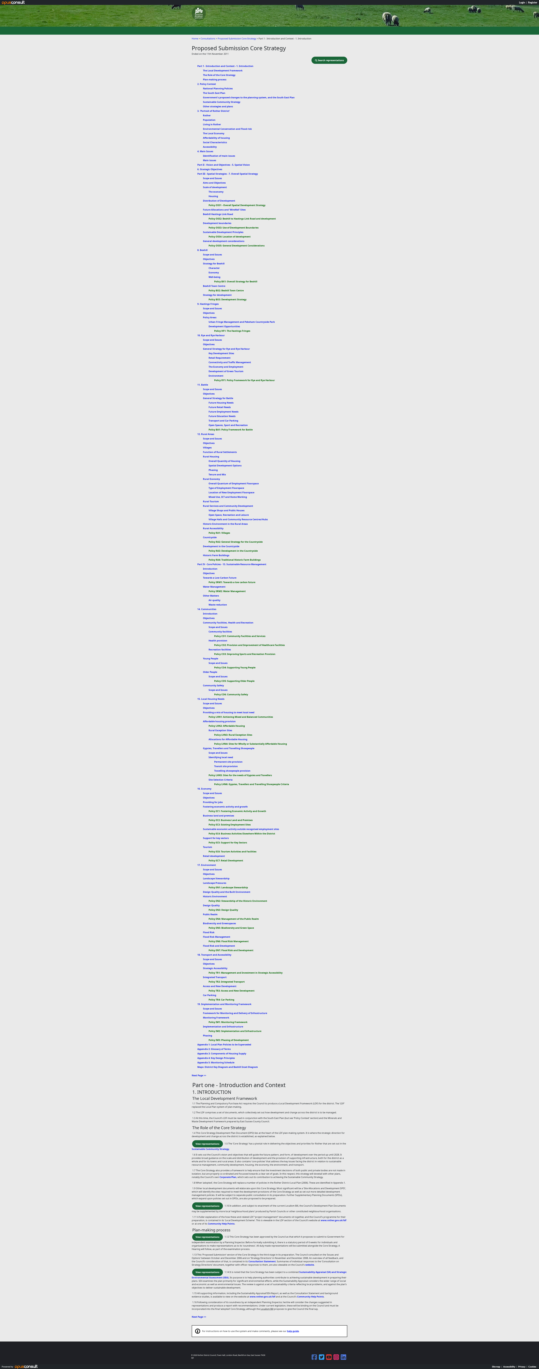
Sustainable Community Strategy (221, 102)
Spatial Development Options (225, 465)
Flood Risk (208, 932)
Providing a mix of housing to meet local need (228, 712)
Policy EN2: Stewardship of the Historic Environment (238, 900)
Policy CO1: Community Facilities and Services (239, 636)
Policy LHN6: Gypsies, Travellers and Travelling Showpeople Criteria (251, 784)
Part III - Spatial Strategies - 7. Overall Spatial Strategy (227, 173)
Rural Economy (211, 479)
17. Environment (206, 865)
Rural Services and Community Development (228, 505)
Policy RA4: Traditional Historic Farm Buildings (235, 559)
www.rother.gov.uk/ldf (333, 1220)
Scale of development (215, 187)
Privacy (521, 1366)
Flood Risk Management (216, 936)
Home (195, 38)
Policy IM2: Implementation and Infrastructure (235, 1031)
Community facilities (220, 631)
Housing (213, 196)
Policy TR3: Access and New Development (231, 990)
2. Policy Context (206, 84)
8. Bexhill (202, 250)
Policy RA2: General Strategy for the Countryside (236, 541)
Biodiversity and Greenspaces (219, 923)
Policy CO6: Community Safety (231, 694)
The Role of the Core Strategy (219, 75)
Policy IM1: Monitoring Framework (228, 1022)
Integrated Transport (215, 977)
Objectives (209, 259)
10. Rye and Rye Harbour (211, 335)
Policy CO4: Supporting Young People (234, 667)
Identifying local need (221, 757)
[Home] (199, 13)
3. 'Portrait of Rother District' (213, 110)
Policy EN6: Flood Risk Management (229, 941)
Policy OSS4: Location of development (230, 236)
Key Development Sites (221, 353)
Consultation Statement (262, 1261)
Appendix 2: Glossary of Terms (214, 1049)
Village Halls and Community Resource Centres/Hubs (238, 519)
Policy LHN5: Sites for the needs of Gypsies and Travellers (240, 775)
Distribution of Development (219, 200)
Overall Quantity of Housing (224, 461)
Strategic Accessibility (215, 968)
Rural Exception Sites (220, 730)
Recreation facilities (220, 649)
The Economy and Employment (226, 366)
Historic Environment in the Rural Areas (225, 523)
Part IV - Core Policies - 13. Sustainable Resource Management (231, 564)
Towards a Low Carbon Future (219, 577)
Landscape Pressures (214, 883)
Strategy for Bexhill (214, 263)
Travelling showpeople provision (232, 770)
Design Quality (211, 905)
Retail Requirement (219, 357)
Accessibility (210, 146)
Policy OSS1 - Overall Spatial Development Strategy (237, 205)
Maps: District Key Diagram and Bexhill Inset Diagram (227, 1067)
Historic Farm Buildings (216, 555)
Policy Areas (209, 317)
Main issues (209, 160)
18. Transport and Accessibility (214, 954)
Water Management (214, 586)
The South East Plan (214, 93)
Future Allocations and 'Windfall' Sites (224, 209)
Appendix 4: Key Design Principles (216, 1058)
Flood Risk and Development (219, 945)
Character (214, 268)
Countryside (210, 537)
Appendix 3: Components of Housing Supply (221, 1053)
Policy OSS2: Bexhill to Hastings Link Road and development (242, 218)
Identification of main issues (219, 155)
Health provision (218, 640)
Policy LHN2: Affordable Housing (227, 725)
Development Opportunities (224, 326)
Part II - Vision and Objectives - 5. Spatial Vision (223, 164)
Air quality (214, 600)
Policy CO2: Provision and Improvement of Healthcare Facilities (249, 645)
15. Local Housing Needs (210, 698)
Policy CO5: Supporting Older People (234, 681)
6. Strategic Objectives (209, 169)
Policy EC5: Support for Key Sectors (228, 842)
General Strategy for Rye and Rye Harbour (226, 348)
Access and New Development (219, 986)
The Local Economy (213, 133)
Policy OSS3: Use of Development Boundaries (234, 227)
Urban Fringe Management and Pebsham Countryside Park (242, 321)
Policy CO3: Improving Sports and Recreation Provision (244, 654)
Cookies (532, 1366)
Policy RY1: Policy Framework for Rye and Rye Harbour (244, 380)
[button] (329, 60)
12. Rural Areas (205, 434)
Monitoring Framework (216, 1017)
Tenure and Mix (217, 474)
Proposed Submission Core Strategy (237, 38)
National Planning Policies (218, 88)
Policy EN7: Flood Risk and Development (231, 950)
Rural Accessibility (213, 528)
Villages (207, 447)
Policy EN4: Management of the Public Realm (234, 918)
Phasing (213, 470)
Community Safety (213, 685)
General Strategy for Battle (218, 398)
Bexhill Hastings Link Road (218, 214)
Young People (210, 658)
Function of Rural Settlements (220, 452)
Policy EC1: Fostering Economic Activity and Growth (237, 811)
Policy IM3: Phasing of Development (229, 1040)
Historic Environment (215, 896)
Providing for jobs (213, 802)
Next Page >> (199, 1075)
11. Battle (202, 384)
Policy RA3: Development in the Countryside (233, 550)
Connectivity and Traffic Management (230, 362)
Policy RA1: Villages (219, 532)
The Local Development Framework (223, 70)
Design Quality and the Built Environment (226, 891)
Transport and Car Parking (223, 420)
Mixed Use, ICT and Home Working (228, 497)
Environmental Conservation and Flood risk (227, 128)
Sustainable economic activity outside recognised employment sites (241, 829)
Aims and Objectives (214, 182)
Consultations (208, 38)
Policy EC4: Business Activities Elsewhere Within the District (242, 833)
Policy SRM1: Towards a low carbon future (232, 582)
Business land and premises (218, 815)
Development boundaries (217, 223)
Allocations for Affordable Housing (228, 739)
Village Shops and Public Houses (227, 510)
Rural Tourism (211, 501)
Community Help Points (221, 1223)
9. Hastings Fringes (208, 304)
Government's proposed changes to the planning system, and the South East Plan (249, 97)
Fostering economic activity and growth (225, 806)
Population (209, 119)
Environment (216, 375)
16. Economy (204, 788)
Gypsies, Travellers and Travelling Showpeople (228, 748)
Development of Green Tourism (226, 371)
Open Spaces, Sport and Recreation (228, 425)
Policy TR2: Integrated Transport (227, 981)
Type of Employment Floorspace (226, 488)
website (309, 1264)
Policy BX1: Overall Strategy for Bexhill (235, 281)
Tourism (207, 847)
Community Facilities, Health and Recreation (228, 622)
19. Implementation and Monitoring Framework (224, 1004)
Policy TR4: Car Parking (221, 999)
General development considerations (223, 241)
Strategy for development (217, 295)
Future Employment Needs (223, 411)
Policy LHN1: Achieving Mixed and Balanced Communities (241, 716)
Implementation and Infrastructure (223, 1026)
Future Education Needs (222, 416)
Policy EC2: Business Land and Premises (231, 820)
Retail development (214, 856)
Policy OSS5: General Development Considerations (237, 245)
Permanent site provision (228, 761)
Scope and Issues (212, 178)
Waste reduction (218, 604)
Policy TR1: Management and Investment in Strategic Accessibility (246, 972)
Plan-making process (214, 79)
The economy (216, 191)
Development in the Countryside (221, 546)
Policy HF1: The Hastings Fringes (232, 330)
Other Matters (211, 595)
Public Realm (210, 914)
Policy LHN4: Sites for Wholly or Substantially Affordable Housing (250, 743)
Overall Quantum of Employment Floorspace (234, 483)
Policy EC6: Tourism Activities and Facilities (232, 851)
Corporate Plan (228, 1177)
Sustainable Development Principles (223, 232)
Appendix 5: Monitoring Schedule (215, 1062)
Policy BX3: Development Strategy (227, 299)
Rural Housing (211, 456)
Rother (207, 115)
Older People (210, 672)
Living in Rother (212, 124)
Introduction (210, 568)
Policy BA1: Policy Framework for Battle (231, 429)
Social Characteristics (215, 142)
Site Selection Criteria (221, 779)
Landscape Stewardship (216, 878)
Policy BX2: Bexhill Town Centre (226, 290)
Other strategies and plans (218, 106)
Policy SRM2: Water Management (227, 591)
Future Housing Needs (221, 402)
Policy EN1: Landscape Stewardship (228, 887)
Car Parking (209, 995)
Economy (214, 272)
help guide (293, 1331)
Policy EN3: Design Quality (223, 909)
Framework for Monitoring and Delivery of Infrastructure (235, 1013)
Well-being (214, 277)
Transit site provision (226, 766)
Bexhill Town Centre (214, 286)
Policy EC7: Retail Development (226, 860)
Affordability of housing (216, 137)
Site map (496, 1366)
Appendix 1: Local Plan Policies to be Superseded (224, 1044)
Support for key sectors (216, 838)
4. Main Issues (205, 151)
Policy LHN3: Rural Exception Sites (233, 734)
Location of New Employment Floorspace (231, 492)
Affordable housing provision (219, 721)
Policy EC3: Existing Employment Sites (230, 824)
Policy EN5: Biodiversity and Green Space (231, 927)
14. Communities (206, 609)
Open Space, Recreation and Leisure (229, 514)
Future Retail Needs (220, 407)
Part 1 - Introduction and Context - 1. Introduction (225, 66)
